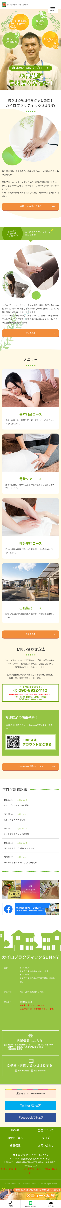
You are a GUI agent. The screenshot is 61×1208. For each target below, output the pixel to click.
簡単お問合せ (30, 1206)
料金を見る (30, 634)
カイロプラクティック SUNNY (30, 1154)
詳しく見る (30, 333)
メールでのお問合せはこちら (30, 766)
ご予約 (51, 1206)
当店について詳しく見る (30, 206)
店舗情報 (15, 1145)
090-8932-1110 (26, 1002)
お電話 (10, 1206)
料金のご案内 (15, 1138)
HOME (15, 1130)
